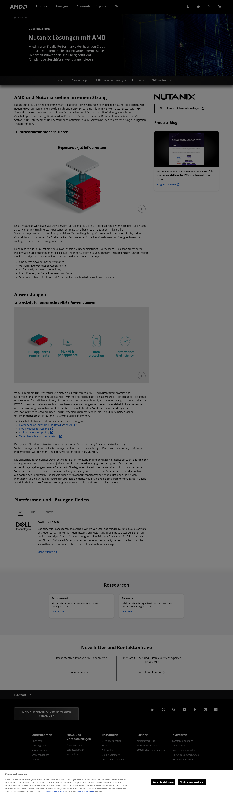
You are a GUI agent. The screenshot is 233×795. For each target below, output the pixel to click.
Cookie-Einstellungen (163, 781)
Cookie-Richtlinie (85, 791)
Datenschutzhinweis (53, 791)
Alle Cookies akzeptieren (192, 781)
